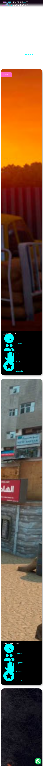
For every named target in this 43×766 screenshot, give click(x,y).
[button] (38, 761)
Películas (30, 63)
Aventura (32, 50)
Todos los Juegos (15, 50)
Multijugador (15, 63)
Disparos (28, 54)
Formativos (16, 59)
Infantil (28, 59)
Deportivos (16, 54)
